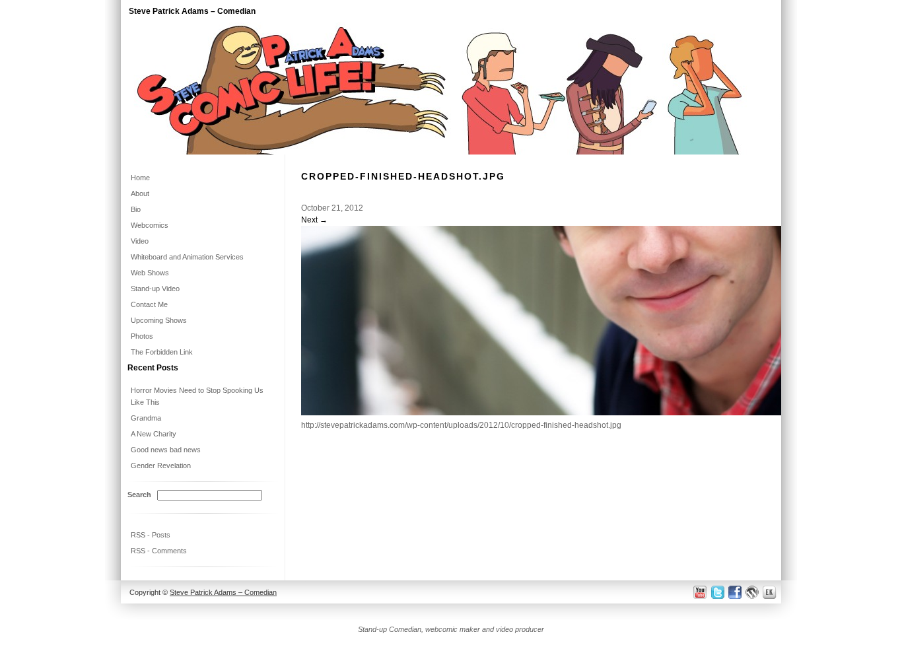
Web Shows (150, 273)
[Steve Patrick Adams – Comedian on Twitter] (717, 591)
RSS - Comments (159, 551)
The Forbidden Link (162, 352)
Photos (142, 336)
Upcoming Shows (159, 320)
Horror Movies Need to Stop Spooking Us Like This (197, 396)
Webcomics (149, 225)
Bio (136, 209)
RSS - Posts (150, 535)
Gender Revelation (161, 465)
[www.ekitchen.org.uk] (771, 591)
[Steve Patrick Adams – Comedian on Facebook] (734, 591)
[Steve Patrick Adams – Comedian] (451, 151)
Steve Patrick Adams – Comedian (192, 11)
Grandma (146, 418)
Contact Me (149, 304)
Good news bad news (166, 450)
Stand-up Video (155, 289)
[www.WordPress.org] (752, 591)
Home (140, 178)
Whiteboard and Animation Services (187, 257)
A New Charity (153, 434)
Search (139, 495)
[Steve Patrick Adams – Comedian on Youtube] (700, 591)
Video (140, 241)
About (140, 193)
